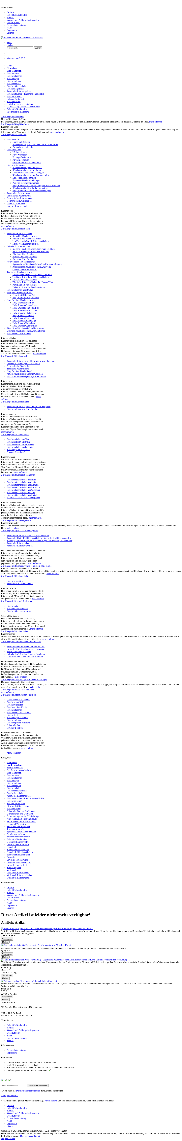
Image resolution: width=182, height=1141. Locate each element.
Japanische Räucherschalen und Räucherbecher (28, 535)
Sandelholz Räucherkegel (18, 854)
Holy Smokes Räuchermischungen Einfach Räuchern (36, 185)
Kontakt (10, 17)
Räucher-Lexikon (15, 728)
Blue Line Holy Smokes (23, 254)
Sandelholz (12, 847)
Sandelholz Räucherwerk (18, 849)
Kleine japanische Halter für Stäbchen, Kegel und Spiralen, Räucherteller (39, 540)
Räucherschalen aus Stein (18, 442)
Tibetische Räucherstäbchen (19, 272)
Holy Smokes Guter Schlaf (25, 326)
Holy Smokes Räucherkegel (19, 371)
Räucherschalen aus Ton (18, 439)
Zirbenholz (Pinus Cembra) (19, 806)
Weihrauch (11, 870)
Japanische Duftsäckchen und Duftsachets (26, 646)
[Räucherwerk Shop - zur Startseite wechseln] (22, 37)
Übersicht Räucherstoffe (18, 842)
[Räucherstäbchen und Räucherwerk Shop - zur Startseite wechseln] (1, 2)
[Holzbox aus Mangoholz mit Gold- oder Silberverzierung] (28, 928)
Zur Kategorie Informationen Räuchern (18, 695)
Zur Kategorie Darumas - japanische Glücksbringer (24, 679)
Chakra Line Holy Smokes (25, 269)
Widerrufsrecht (13, 22)
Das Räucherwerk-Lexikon (19, 770)
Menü (9, 42)
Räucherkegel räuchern (17, 717)
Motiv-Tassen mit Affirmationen (21, 821)
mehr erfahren (155, 122)
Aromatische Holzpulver (24, 147)
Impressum (12, 30)
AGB (9, 27)
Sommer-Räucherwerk (17, 206)
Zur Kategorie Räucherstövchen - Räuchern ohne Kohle (26, 566)
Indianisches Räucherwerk (19, 195)
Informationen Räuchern (18, 844)
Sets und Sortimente (16, 803)
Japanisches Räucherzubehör (20, 583)
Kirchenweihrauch (21, 160)
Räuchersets (12, 606)
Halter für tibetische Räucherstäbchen (29, 287)
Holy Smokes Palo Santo (24, 318)
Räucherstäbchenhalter (17, 790)
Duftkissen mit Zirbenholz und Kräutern (25, 656)
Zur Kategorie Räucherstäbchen (15, 228)
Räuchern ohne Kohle (17, 707)
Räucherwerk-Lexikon (17, 1038)
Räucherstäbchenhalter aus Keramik (23, 485)
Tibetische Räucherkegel (18, 368)
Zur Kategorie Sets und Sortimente (16, 601)
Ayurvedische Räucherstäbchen (21, 261)
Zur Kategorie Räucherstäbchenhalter (18, 475)
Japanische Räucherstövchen (20, 545)
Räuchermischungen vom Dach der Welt (31, 175)
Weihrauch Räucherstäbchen (19, 875)
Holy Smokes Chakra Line (25, 305)
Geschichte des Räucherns (18, 699)
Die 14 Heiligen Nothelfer (24, 178)
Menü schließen (14, 753)
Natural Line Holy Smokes (25, 256)
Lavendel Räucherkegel (17, 865)
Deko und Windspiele (16, 824)
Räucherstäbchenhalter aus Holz (21, 479)
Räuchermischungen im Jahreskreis (28, 170)
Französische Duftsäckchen (19, 651)
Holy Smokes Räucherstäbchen (21, 300)
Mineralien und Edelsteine (18, 826)
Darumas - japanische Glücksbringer (23, 816)
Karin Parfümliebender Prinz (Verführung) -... (110, 959)
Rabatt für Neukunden (17, 15)
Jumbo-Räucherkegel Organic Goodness (25, 374)
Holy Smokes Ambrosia (23, 315)
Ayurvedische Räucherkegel (19, 366)
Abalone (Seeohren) (16, 452)
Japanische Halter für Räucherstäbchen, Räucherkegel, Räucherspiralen (39, 538)
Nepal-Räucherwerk (16, 203)
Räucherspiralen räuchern (18, 722)
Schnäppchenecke (15, 767)
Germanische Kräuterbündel (19, 201)
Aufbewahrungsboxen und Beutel (22, 819)
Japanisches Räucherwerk (18, 193)
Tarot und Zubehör (15, 829)
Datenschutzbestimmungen (28, 1090)
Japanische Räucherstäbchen (19, 233)
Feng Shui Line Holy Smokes (26, 297)
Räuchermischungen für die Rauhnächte (30, 188)
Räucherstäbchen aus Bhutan (20, 290)
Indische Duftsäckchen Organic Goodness (26, 654)
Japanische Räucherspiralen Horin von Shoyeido (28, 406)
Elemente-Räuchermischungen (26, 180)
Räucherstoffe (13, 139)
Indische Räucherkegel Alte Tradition (23, 363)
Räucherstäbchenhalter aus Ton (21, 492)
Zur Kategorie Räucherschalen (15, 434)
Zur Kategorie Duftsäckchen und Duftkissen (21, 641)
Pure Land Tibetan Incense (25, 285)
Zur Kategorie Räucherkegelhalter (16, 520)
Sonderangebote (14, 867)
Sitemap (10, 33)
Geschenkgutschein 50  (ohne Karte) (54, 945)
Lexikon (10, 12)
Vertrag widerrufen (9, 1095)
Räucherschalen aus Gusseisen (20, 444)
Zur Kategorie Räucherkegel (14, 356)
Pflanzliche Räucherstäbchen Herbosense (25, 328)
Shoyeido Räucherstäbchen (25, 236)
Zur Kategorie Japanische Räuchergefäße (19, 530)
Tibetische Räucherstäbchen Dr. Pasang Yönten (34, 282)
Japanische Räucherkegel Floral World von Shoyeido (30, 361)
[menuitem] (91, 20)
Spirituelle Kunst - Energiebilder (21, 831)
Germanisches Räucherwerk (19, 198)
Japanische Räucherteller (18, 543)
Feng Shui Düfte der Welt (24, 295)
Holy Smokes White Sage (24, 320)
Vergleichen (7, 939)
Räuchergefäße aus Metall (18, 449)
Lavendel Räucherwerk (17, 860)
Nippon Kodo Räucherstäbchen (27, 238)
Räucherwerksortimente (17, 608)
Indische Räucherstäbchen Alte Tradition (31, 251)
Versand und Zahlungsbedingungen (23, 20)
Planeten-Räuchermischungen (26, 183)
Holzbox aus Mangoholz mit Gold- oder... (74, 928)
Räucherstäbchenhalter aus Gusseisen (23, 490)
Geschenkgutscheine (16, 834)
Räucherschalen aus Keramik (20, 447)
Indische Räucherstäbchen (18, 246)
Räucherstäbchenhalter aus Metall (22, 495)
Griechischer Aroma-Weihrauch (27, 162)
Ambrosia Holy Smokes (23, 259)
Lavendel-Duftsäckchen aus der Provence (25, 649)
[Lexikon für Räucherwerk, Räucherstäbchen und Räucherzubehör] (1, 5)
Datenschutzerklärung (16, 25)
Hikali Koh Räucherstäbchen (26, 244)
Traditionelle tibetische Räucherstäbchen (31, 277)
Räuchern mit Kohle (16, 702)
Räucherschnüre (14, 785)
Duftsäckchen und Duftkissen (20, 814)
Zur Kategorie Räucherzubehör (15, 576)
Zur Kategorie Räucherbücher (14, 631)
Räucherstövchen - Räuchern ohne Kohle (25, 798)
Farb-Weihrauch (20, 155)
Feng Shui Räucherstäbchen (19, 292)
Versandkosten (50, 1100)
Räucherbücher (13, 808)
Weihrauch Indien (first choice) (45, 981)
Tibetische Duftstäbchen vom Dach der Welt (32, 274)
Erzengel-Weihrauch (22, 157)
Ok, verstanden (8, 1138)
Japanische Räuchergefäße (19, 796)
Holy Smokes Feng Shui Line (26, 308)
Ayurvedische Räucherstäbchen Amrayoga (32, 267)
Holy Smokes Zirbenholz (24, 323)
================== (18, 837)
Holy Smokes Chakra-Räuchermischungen (32, 190)
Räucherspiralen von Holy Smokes (22, 409)
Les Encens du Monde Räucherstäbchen (31, 241)
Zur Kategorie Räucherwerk (13, 134)
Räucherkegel (13, 715)
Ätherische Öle (13, 725)
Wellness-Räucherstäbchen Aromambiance (26, 331)
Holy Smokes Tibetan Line (25, 313)
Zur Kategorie (12, 116)
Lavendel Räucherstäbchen (19, 862)
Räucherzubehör (14, 801)
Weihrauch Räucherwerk (18, 872)
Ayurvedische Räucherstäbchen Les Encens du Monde (37, 264)
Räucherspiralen (14, 720)
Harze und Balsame (21, 142)
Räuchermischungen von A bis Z (27, 167)
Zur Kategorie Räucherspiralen (15, 401)
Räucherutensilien (15, 581)
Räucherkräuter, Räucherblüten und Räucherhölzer (35, 144)
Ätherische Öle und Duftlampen (21, 811)
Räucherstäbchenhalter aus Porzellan (23, 487)
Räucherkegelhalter (15, 793)
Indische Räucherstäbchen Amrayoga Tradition (34, 249)
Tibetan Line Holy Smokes (25, 279)
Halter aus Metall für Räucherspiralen (23, 497)
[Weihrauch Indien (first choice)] (16, 981)
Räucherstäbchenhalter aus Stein (21, 482)
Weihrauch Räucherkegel (18, 878)
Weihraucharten (14, 149)
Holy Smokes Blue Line (23, 302)
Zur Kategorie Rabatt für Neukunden (17, 689)
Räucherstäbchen (14, 710)
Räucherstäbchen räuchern (19, 712)
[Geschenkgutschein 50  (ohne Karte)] (19, 945)
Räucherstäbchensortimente (19, 333)
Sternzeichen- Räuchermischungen (28, 172)
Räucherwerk (13, 775)
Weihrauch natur (20, 152)
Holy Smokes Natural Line (25, 310)
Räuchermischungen (16, 165)
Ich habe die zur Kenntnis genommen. (34, 1090)
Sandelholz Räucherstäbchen (20, 852)
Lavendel (11, 857)
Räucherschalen (14, 788)
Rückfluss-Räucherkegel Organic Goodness (26, 376)
